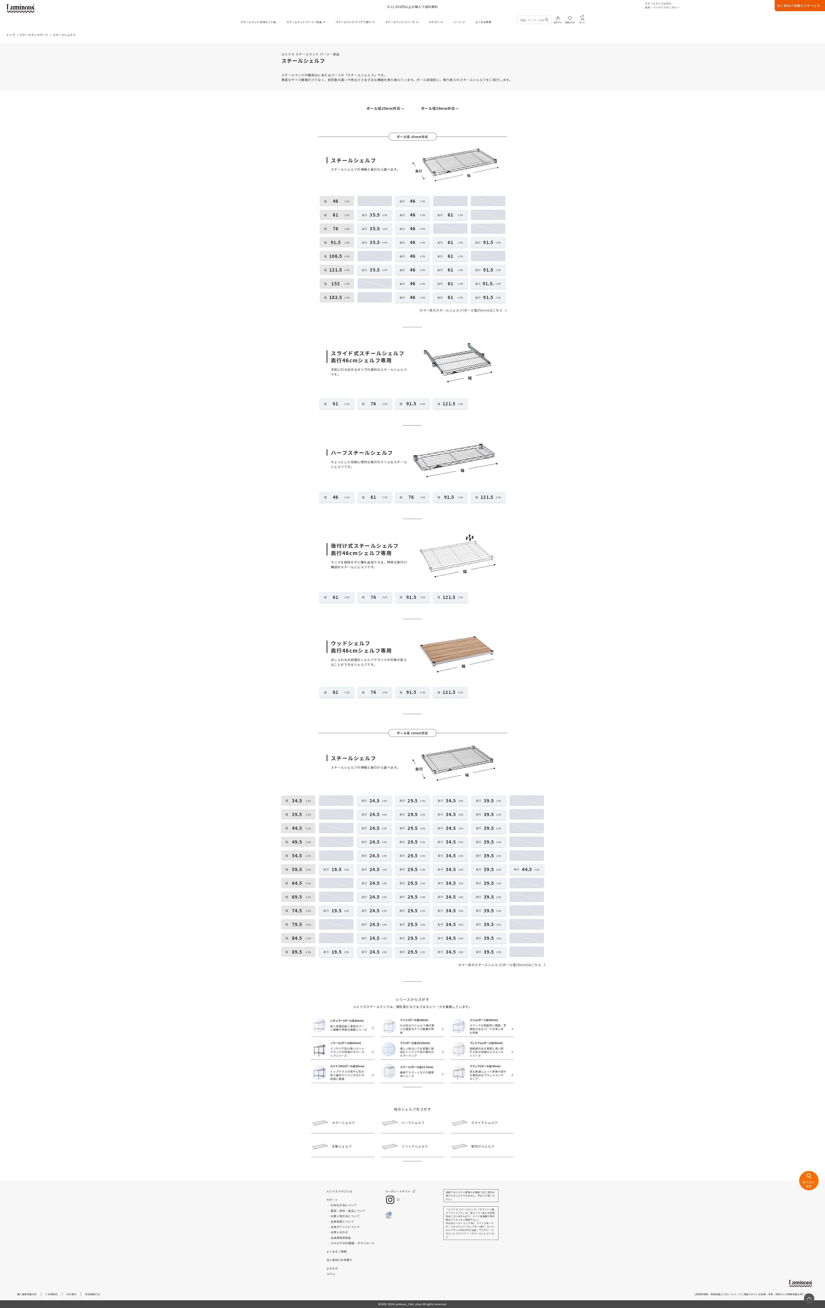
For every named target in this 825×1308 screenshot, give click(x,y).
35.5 (375, 215)
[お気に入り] (570, 17)
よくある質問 (483, 22)
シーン (457, 22)
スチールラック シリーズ (400, 22)
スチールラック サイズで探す (353, 22)
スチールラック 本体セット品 (258, 22)
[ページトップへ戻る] (809, 1298)
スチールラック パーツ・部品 (304, 22)
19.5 (337, 869)
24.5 (375, 800)
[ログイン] (558, 17)
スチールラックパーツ (34, 35)
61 (451, 215)
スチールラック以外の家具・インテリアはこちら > (662, 5)
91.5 (488, 242)
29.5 (413, 800)
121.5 (449, 403)
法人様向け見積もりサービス (798, 5)
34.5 (451, 800)
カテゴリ (434, 22)
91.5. (488, 283)
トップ (10, 35)
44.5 (527, 869)
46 (413, 201)
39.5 (489, 800)
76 (373, 403)
